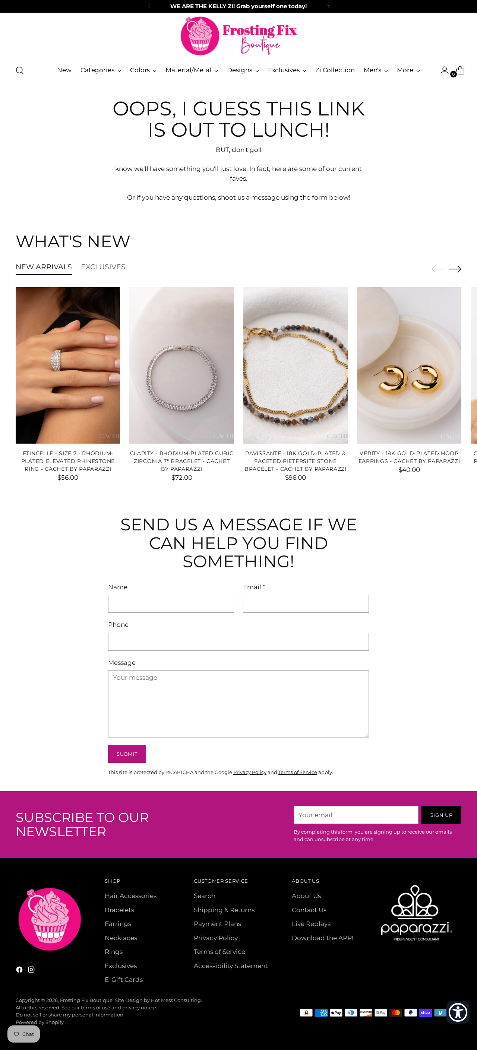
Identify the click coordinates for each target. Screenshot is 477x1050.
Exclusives (121, 966)
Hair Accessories (131, 896)
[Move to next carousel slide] (455, 269)
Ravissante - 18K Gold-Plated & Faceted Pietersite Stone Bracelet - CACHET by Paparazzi (295, 461)
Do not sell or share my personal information (69, 1015)
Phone (118, 624)
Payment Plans (217, 923)
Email (254, 587)
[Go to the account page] (441, 70)
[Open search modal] (19, 70)
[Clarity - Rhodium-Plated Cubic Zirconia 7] (181, 365)
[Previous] (149, 6)
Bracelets (119, 910)
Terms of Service (297, 772)
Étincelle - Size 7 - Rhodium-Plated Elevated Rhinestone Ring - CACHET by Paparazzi (68, 461)
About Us (306, 896)
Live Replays (311, 923)
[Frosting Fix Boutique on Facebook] (20, 971)
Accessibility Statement (231, 966)
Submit (127, 754)
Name (117, 587)
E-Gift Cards (124, 979)
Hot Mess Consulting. (176, 1000)
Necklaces (121, 938)
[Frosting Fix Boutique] (238, 36)
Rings (114, 951)
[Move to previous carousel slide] (438, 269)
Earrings (118, 923)
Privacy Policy (249, 772)
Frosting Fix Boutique (86, 1000)
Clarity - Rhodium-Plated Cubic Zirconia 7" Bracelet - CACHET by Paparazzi (182, 461)
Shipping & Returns (224, 910)
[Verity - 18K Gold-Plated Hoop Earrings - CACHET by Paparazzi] (409, 365)
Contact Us (309, 910)
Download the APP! (322, 938)
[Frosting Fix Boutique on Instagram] (32, 971)
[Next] (328, 6)
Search (204, 896)
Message (122, 662)
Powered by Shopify (40, 1022)
